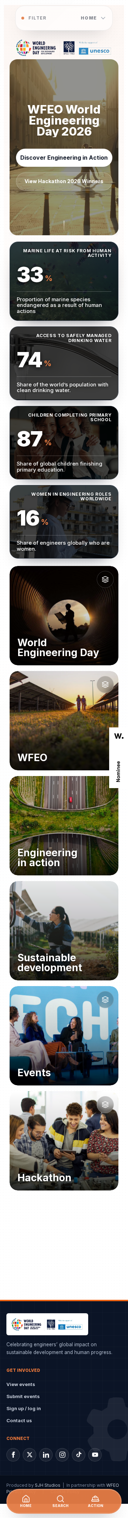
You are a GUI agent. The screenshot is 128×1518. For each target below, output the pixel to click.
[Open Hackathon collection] (104, 1104)
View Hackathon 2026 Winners (64, 181)
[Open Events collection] (104, 999)
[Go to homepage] (64, 47)
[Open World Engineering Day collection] (104, 579)
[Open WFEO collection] (104, 684)
